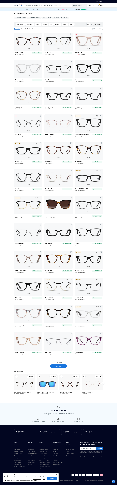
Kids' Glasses (17, 449)
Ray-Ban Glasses (31, 444)
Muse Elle (77, 243)
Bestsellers (56, 17)
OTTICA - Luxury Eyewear (19, 466)
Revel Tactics (48, 80)
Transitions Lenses (18, 451)
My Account (55, 444)
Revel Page (48, 352)
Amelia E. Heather (49, 216)
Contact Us (55, 458)
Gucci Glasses (31, 449)
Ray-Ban (66, 17)
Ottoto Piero (48, 325)
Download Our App (43, 455)
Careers (67, 451)
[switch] (97, 29)
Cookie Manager (34, 480)
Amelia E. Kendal (49, 134)
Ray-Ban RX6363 (19, 216)
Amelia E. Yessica (19, 352)
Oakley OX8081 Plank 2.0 (81, 188)
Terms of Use (94, 451)
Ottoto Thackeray (19, 188)
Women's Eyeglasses (18, 447)
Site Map (68, 455)
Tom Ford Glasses (31, 451)
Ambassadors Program (44, 460)
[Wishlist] (90, 5)
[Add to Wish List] (40, 34)
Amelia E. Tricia (79, 52)
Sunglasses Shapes (43, 449)
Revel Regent (48, 243)
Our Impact (68, 447)
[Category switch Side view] (92, 24)
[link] (18, 5)
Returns (54, 451)
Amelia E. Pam (79, 352)
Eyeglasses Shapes (43, 444)
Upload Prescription (57, 455)
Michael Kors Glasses (32, 453)
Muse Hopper (78, 161)
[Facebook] (80, 456)
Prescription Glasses (21, 17)
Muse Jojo (77, 80)
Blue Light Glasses (18, 458)
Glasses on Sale (47, 17)
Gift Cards (41, 468)
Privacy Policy (100, 451)
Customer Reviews (70, 453)
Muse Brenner (48, 270)
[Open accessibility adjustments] (92, 2)
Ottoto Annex (18, 134)
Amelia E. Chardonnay (20, 270)
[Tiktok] (101, 456)
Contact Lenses (17, 464)
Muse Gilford (18, 297)
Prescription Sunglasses (35, 17)
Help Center (55, 453)
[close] (57, 475)
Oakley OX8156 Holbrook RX (82, 134)
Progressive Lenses (18, 453)
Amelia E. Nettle (19, 52)
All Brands (30, 464)
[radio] (81, 9)
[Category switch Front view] (88, 24)
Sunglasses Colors (43, 451)
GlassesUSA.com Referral (44, 466)
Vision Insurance (56, 464)
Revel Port (77, 107)
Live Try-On (30, 376)
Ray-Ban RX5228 (79, 270)
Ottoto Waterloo (49, 188)
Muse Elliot (48, 52)
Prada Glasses (31, 458)
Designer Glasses (31, 462)
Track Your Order (56, 447)
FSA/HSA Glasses (43, 453)
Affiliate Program (43, 458)
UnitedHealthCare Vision (58, 462)
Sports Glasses (17, 460)
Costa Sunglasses (31, 460)
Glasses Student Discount (44, 462)
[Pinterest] (93, 456)
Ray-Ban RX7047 (79, 325)
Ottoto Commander (19, 243)
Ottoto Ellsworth (49, 107)
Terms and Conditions (37, 479)
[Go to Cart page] (93, 5)
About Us (68, 444)
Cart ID (77, 480)
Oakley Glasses (31, 447)
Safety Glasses (17, 462)
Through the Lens (70, 449)
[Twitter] (88, 456)
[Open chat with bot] (113, 481)
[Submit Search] (73, 5)
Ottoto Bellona (18, 107)
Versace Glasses (31, 455)
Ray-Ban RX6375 (49, 297)
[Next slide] (102, 383)
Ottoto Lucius (78, 216)
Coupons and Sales (18, 468)
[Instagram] (84, 456)
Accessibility (55, 460)
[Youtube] (97, 456)
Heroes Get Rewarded (44, 464)
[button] (73, 475)
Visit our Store (56, 449)
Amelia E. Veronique (20, 325)
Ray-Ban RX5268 (19, 161)
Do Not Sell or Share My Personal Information (66, 480)
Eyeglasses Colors (43, 447)
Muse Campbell (19, 80)
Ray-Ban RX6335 (79, 297)
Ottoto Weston (48, 161)
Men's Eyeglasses (18, 444)
